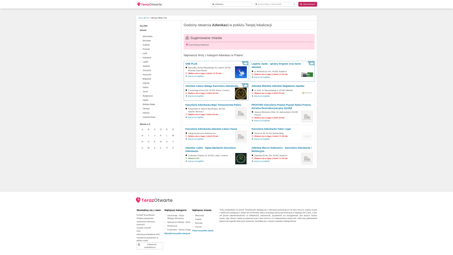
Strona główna (143, 18)
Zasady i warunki (144, 228)
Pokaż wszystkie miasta (202, 231)
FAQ (138, 231)
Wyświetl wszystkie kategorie (177, 233)
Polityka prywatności (145, 218)
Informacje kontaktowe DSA (148, 234)
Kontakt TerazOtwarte (146, 215)
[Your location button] (294, 4)
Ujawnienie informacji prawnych (146, 223)
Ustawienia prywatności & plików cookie (147, 239)
